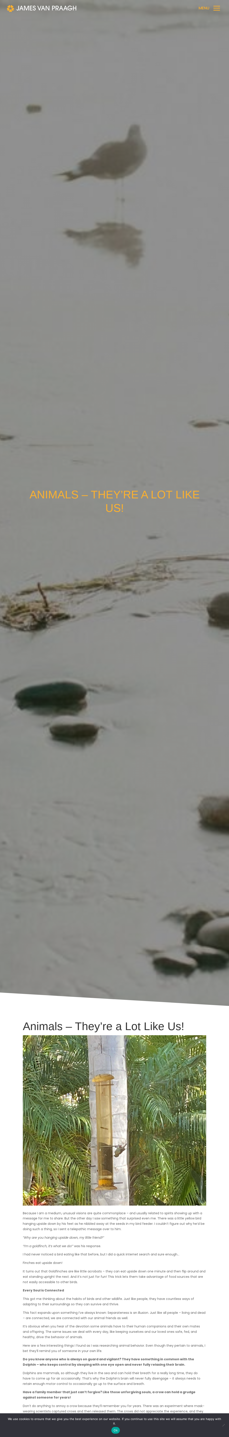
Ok (116, 1430)
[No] (223, 1425)
